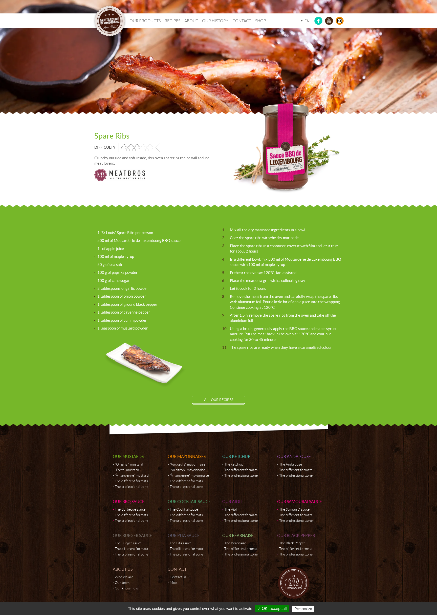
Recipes (172, 21)
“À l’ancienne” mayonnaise (189, 475)
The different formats (131, 481)
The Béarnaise (235, 543)
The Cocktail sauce (184, 509)
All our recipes (218, 400)
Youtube (329, 21)
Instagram (340, 21)
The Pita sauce (180, 543)
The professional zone (131, 487)
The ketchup (233, 464)
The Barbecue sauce (130, 509)
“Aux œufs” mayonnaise (187, 464)
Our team (122, 583)
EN (307, 21)
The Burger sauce (128, 543)
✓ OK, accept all (272, 608)
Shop (260, 21)
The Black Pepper (292, 543)
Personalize (303, 609)
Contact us (178, 577)
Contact (241, 21)
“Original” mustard (129, 464)
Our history (215, 21)
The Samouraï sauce (294, 509)
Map (173, 583)
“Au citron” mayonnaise (187, 470)
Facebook (318, 21)
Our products (145, 21)
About (191, 21)
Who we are (124, 577)
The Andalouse (290, 464)
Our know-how (126, 588)
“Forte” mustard (127, 470)
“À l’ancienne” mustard (132, 475)
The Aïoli (230, 509)
